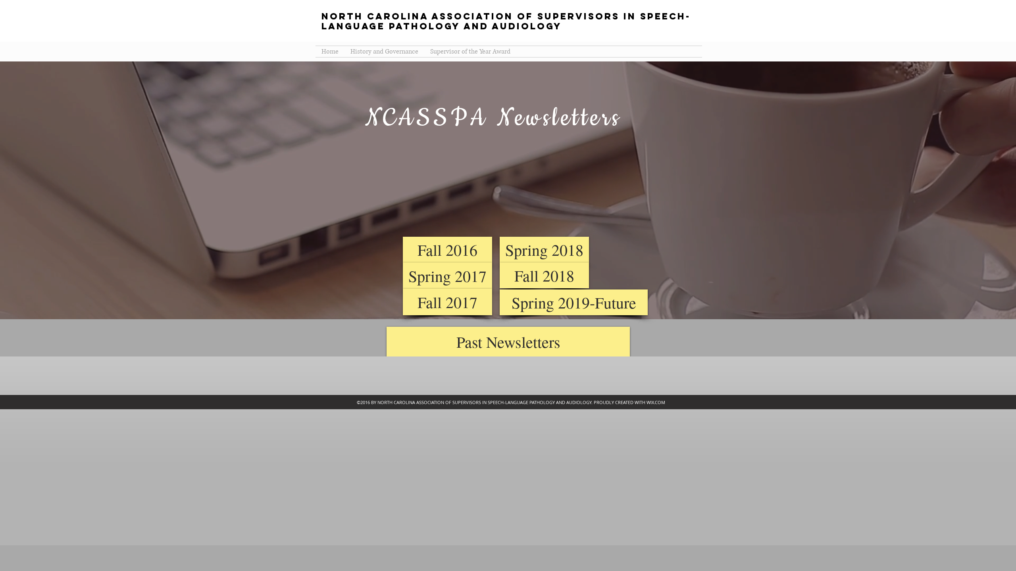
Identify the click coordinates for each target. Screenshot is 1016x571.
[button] (508, 341)
